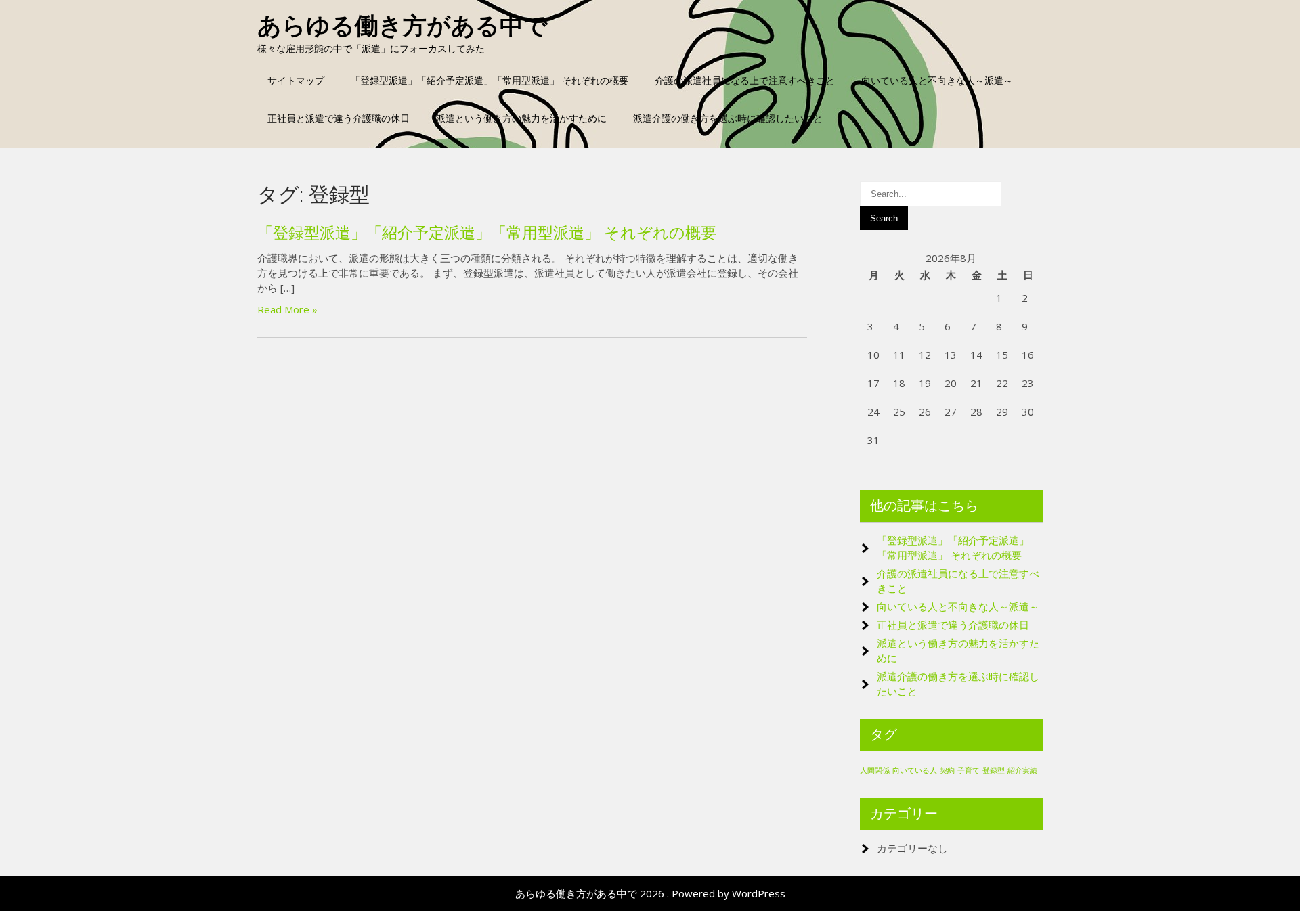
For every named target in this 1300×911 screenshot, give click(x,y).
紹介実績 (1022, 770)
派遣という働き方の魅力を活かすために (521, 118)
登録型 (993, 770)
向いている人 (914, 770)
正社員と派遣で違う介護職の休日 (338, 118)
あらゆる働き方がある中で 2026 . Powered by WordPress (650, 893)
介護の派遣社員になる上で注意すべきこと (745, 80)
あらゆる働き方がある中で (402, 25)
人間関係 (875, 770)
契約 (947, 770)
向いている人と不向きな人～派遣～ (937, 80)
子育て (968, 770)
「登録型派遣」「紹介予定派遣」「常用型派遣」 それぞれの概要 (489, 80)
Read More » (287, 309)
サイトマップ (295, 80)
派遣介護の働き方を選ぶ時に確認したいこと (728, 118)
